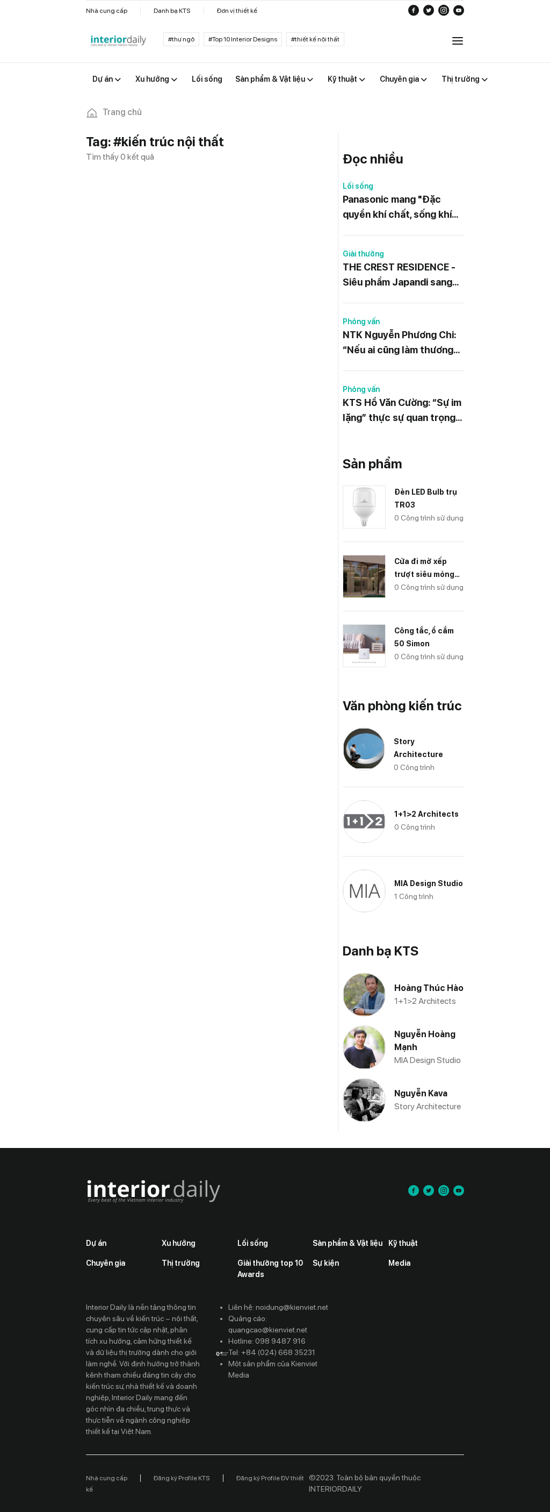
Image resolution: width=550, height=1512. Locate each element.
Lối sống (358, 186)
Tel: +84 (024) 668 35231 (271, 1352)
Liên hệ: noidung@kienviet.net (278, 1307)
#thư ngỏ (181, 39)
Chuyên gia (105, 1263)
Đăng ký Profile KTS (182, 1478)
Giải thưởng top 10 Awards (270, 1269)
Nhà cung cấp (106, 11)
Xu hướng (179, 1243)
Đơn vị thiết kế (237, 11)
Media (399, 1263)
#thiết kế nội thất (315, 39)
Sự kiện (326, 1263)
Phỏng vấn (361, 321)
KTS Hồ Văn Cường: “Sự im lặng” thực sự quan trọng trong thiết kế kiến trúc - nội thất (402, 411)
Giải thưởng (363, 253)
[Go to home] (118, 41)
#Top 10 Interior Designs (242, 39)
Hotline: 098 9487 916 (267, 1341)
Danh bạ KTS (172, 11)
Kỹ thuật (403, 1243)
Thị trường (181, 1263)
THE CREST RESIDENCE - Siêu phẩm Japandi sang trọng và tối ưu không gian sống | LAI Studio (401, 275)
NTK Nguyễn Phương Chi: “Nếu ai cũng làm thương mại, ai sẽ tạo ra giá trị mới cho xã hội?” (400, 343)
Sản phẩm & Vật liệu (347, 1243)
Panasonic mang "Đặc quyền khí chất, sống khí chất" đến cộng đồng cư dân (398, 208)
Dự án (96, 1243)
